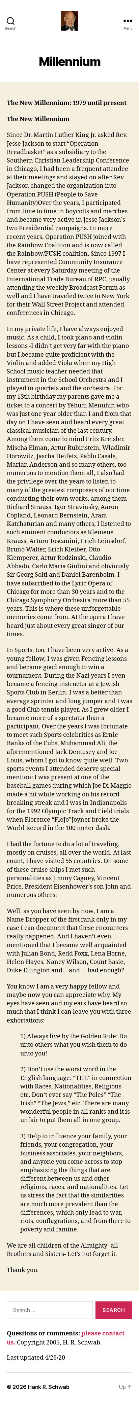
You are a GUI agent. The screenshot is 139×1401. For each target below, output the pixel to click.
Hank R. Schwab (48, 1387)
